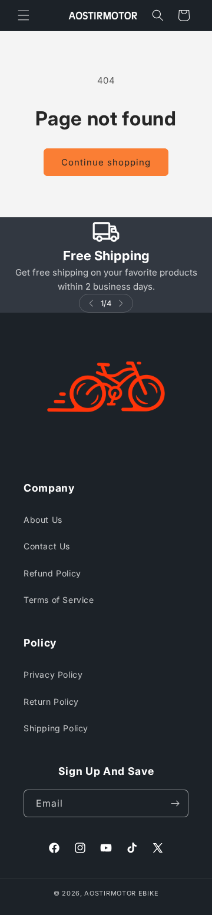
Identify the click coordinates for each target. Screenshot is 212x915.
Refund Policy (52, 573)
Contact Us (47, 546)
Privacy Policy (53, 674)
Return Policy (51, 702)
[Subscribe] (175, 803)
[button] (24, 15)
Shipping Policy (56, 728)
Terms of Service (59, 600)
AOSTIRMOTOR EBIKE (121, 893)
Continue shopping (106, 162)
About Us (43, 520)
